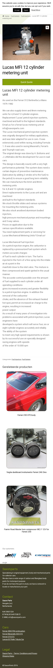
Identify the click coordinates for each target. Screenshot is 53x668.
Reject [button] (26, 10)
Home (7, 16)
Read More (35, 10)
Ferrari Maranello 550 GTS (12, 634)
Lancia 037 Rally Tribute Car (13, 639)
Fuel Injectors (26, 16)
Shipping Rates (8, 656)
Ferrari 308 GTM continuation (13, 631)
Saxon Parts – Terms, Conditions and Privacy (19, 653)
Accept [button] (17, 10)
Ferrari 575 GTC (8, 637)
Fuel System (15, 16)
